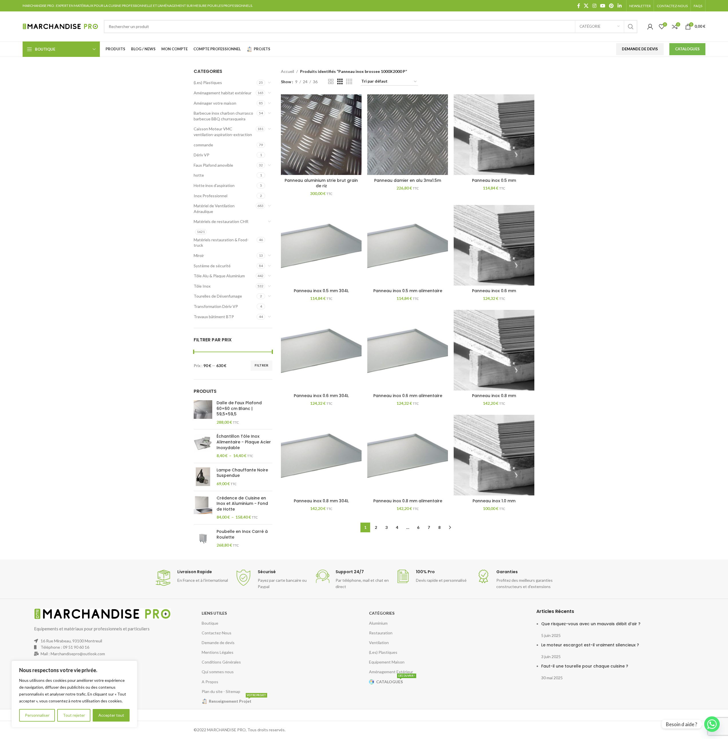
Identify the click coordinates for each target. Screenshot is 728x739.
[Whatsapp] (712, 724)
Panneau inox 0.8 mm (494, 396)
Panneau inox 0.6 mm (494, 291)
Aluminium (378, 623)
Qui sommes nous (218, 671)
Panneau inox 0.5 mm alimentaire (407, 291)
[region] (74, 694)
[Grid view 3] (340, 81)
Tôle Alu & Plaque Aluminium (219, 275)
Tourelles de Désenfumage (218, 296)
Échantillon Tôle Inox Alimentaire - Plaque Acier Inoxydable (244, 442)
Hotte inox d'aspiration (214, 185)
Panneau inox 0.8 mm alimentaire (407, 501)
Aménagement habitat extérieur (222, 92)
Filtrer (261, 365)
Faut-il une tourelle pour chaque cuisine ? (584, 666)
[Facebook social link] (578, 5)
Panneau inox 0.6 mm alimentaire (407, 396)
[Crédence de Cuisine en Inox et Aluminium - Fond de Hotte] (203, 507)
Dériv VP (201, 154)
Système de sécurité (212, 265)
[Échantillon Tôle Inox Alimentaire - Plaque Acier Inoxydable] (203, 446)
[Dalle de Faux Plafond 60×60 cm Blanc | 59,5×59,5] (203, 412)
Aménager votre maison (215, 103)
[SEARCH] (630, 26)
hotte (199, 175)
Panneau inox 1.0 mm (494, 501)
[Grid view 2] (331, 81)
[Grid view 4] (349, 81)
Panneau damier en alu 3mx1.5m (407, 180)
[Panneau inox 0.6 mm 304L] (321, 350)
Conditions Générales (221, 662)
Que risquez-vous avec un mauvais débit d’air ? (590, 624)
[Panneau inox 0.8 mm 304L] (321, 455)
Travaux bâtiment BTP (214, 316)
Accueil (287, 71)
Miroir (199, 255)
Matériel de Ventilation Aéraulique (214, 208)
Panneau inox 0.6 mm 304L (321, 396)
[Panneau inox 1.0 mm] (494, 455)
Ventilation (379, 642)
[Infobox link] (191, 577)
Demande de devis (218, 642)
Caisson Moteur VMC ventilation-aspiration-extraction (223, 131)
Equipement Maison (386, 662)
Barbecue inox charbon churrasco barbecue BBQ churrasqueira (223, 116)
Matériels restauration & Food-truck (221, 242)
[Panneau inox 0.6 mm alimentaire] (407, 350)
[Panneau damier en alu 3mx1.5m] (407, 134)
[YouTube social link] (602, 5)
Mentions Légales (217, 652)
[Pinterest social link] (611, 5)
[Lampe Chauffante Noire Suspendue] (203, 477)
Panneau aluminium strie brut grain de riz (321, 183)
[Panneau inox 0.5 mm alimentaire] (407, 245)
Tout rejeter (74, 715)
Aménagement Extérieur (391, 671)
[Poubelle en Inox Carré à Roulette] (203, 538)
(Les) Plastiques (208, 82)
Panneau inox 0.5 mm (494, 180)
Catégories (381, 613)
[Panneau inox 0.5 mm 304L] (321, 245)
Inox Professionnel (210, 195)
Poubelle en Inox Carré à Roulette (242, 534)
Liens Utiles (214, 613)
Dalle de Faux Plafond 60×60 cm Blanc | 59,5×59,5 (239, 408)
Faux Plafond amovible (213, 165)
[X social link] (586, 5)
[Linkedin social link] (619, 5)
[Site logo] (60, 25)
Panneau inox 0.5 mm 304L (321, 291)
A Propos (210, 681)
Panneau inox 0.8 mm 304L (321, 501)
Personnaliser (37, 715)
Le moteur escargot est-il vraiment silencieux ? (590, 645)
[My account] (650, 26)
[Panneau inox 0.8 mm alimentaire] (407, 455)
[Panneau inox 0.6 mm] (494, 245)
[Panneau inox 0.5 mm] (494, 134)
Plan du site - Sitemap (221, 691)
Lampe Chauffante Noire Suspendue (242, 473)
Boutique (210, 623)
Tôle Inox (202, 286)
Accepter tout (111, 715)
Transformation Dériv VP (216, 306)
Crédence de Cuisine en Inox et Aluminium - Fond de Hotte (242, 503)
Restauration (380, 632)
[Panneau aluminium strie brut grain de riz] (321, 134)
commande (203, 144)
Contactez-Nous (216, 632)
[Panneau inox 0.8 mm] (494, 350)
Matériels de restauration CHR (221, 221)
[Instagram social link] (594, 5)
